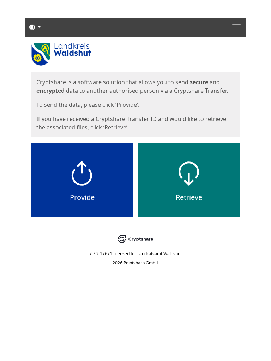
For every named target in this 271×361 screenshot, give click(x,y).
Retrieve (189, 197)
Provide (82, 197)
